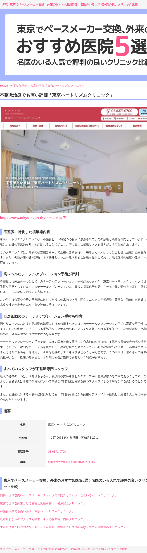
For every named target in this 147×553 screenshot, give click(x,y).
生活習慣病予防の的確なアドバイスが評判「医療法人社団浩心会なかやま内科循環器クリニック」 (63, 527)
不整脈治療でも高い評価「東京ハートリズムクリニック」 (37, 511)
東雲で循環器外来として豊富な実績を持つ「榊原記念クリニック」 (43, 503)
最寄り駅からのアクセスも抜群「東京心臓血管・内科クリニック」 (43, 519)
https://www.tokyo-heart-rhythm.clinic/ (71, 461)
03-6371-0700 (57, 451)
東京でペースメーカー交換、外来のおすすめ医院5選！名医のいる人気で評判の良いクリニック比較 (64, 548)
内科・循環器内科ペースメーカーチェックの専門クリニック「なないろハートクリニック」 (59, 495)
